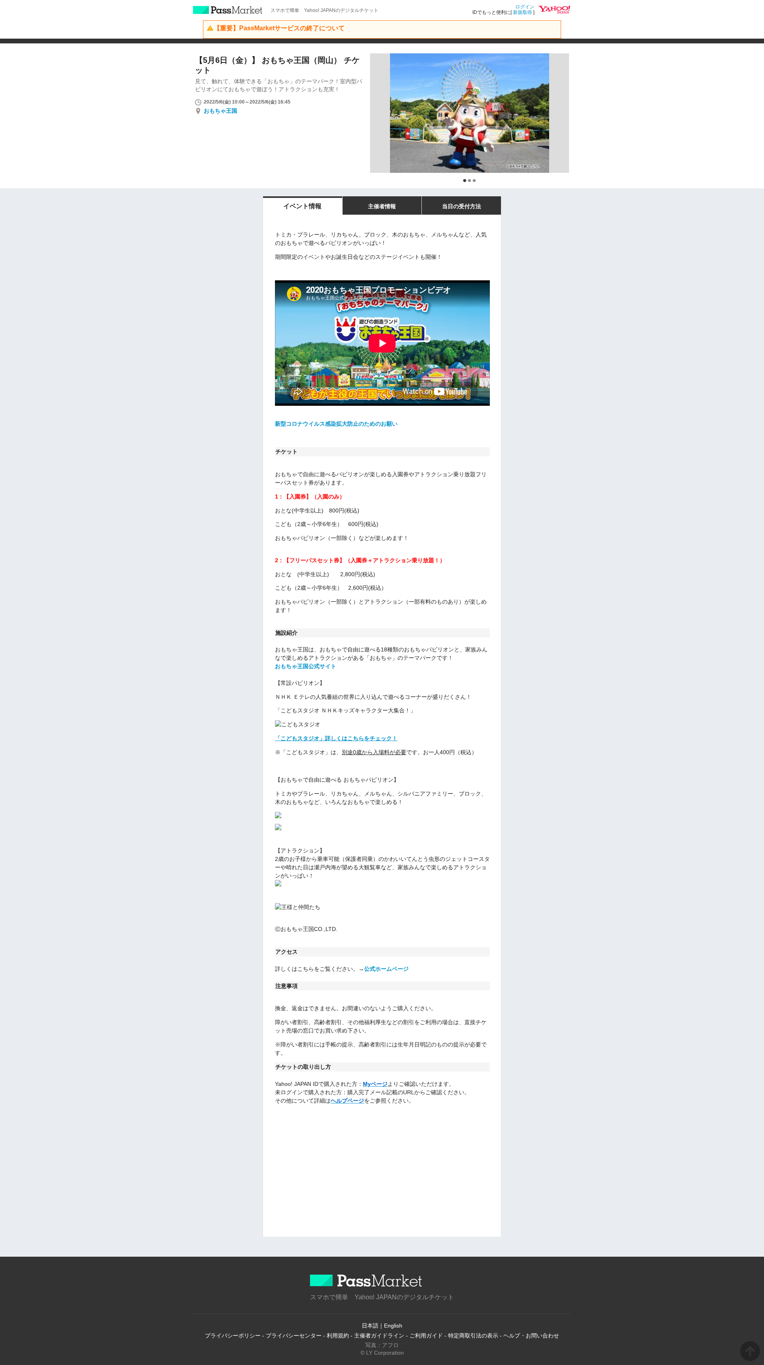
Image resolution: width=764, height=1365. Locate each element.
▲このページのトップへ (750, 1351)
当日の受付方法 (461, 206)
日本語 (370, 1325)
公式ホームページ (386, 969)
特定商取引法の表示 (473, 1335)
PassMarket (228, 10)
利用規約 (338, 1335)
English (393, 1325)
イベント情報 (302, 206)
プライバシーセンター (294, 1335)
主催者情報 (382, 206)
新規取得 (522, 12)
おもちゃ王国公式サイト (305, 666)
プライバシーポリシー (233, 1335)
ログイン (524, 7)
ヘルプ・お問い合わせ (531, 1335)
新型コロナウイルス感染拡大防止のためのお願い (336, 423)
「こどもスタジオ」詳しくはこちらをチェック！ (336, 738)
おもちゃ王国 (220, 111)
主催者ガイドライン (379, 1335)
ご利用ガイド (426, 1335)
